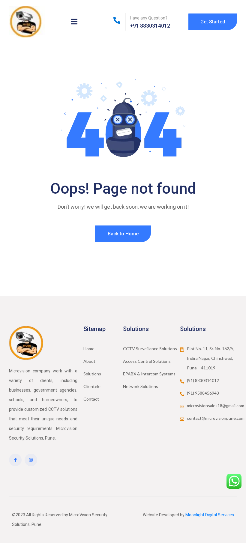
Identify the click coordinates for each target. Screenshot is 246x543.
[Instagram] (31, 460)
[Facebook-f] (15, 460)
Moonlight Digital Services (209, 514)
